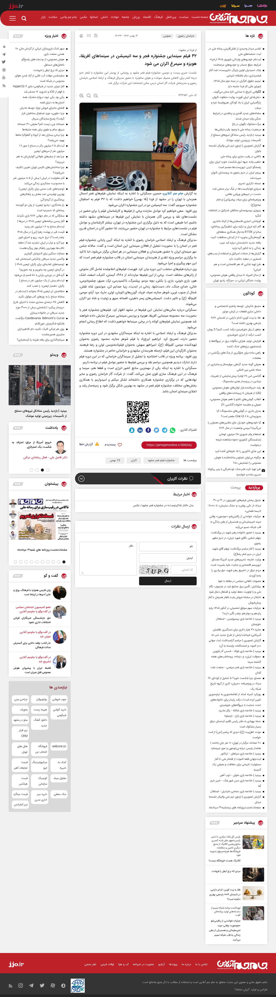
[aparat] (4, 71)
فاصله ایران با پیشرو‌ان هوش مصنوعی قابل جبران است (32, 670)
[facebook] (148, 430)
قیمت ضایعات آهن (21, 765)
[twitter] (4, 63)
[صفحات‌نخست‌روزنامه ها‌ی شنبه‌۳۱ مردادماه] (40, 519)
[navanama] (262, 6)
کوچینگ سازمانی (42, 781)
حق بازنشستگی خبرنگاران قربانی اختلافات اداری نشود (32, 620)
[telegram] (4, 55)
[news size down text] (96, 96)
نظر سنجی (90, 964)
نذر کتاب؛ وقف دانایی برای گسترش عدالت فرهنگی (32, 645)
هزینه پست (40, 709)
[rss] (4, 86)
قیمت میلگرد (20, 794)
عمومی (167, 36)
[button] (47, 470)
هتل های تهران (22, 749)
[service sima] (236, 6)
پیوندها (173, 964)
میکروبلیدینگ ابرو (39, 765)
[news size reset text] (88, 96)
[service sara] (248, 6)
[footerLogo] (242, 964)
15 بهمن (115, 460)
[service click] (223, 6)
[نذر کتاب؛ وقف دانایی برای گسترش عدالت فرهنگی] (59, 640)
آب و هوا (123, 964)
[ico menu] (14, 18)
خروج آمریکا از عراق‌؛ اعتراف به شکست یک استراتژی (42, 444)
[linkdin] (140, 430)
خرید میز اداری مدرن (40, 797)
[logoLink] (238, 18)
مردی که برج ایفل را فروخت (226, 871)
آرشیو (161, 964)
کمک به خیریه (62, 765)
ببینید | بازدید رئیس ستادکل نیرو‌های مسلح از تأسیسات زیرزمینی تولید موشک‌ (40, 413)
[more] (215, 823)
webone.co (59, 746)
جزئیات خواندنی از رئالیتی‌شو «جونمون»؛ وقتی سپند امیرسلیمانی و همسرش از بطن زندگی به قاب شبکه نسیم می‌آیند (224, 930)
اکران (134, 460)
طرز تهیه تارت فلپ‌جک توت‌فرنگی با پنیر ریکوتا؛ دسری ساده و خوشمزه (234, 472)
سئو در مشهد (20, 720)
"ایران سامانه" (242, 989)
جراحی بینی (21, 699)
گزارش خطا (86, 444)
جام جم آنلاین (173, 193)
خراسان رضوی (186, 36)
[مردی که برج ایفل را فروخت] (252, 875)
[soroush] (132, 430)
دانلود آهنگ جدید (40, 723)
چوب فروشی (59, 699)
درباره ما (186, 964)
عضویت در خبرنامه (143, 964)
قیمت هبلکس (23, 781)
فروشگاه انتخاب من (41, 749)
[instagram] (4, 48)
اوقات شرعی (107, 964)
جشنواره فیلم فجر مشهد (161, 460)
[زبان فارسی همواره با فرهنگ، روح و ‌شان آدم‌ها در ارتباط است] (59, 593)
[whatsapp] (173, 430)
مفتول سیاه (60, 778)
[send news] (89, 36)
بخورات (24, 709)
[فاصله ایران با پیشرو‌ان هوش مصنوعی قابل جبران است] (59, 665)
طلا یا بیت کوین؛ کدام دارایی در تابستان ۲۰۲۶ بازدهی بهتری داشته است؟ (224, 894)
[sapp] (4, 79)
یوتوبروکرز (41, 699)
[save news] (95, 36)
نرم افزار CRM (23, 733)
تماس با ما (201, 964)
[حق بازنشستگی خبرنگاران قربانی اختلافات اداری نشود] (59, 615)
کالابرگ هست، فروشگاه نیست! (224, 861)
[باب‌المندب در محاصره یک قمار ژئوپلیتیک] (9, 447)
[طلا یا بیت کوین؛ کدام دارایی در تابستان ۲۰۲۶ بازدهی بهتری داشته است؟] (252, 894)
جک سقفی (60, 794)
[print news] (81, 36)
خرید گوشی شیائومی (59, 712)
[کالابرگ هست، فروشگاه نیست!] (252, 849)
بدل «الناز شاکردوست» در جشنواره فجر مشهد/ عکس (163, 505)
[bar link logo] (16, 7)
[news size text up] (81, 96)
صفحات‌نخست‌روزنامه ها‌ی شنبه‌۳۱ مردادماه (42, 550)
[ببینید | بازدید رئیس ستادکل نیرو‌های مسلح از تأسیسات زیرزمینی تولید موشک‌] (40, 385)
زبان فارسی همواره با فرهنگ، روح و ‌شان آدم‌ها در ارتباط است (32, 592)
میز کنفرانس (21, 804)
